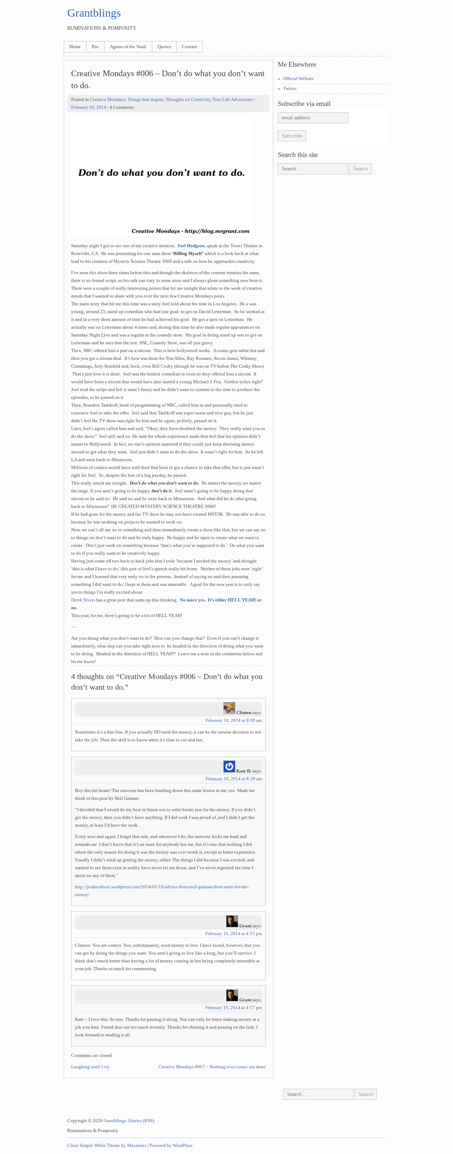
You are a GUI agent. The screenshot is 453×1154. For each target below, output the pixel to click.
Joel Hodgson (191, 245)
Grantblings (94, 12)
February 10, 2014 (88, 107)
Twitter (290, 88)
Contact (189, 46)
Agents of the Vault (128, 46)
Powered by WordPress (171, 1145)
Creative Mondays (107, 99)
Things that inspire (145, 99)
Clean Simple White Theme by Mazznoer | (107, 1145)
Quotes (164, 46)
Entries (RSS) (141, 1120)
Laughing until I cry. (90, 1066)
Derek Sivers (83, 600)
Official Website (298, 78)
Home (75, 46)
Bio (95, 46)
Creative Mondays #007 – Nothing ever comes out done (212, 1066)
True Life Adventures (232, 99)
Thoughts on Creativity (188, 99)
